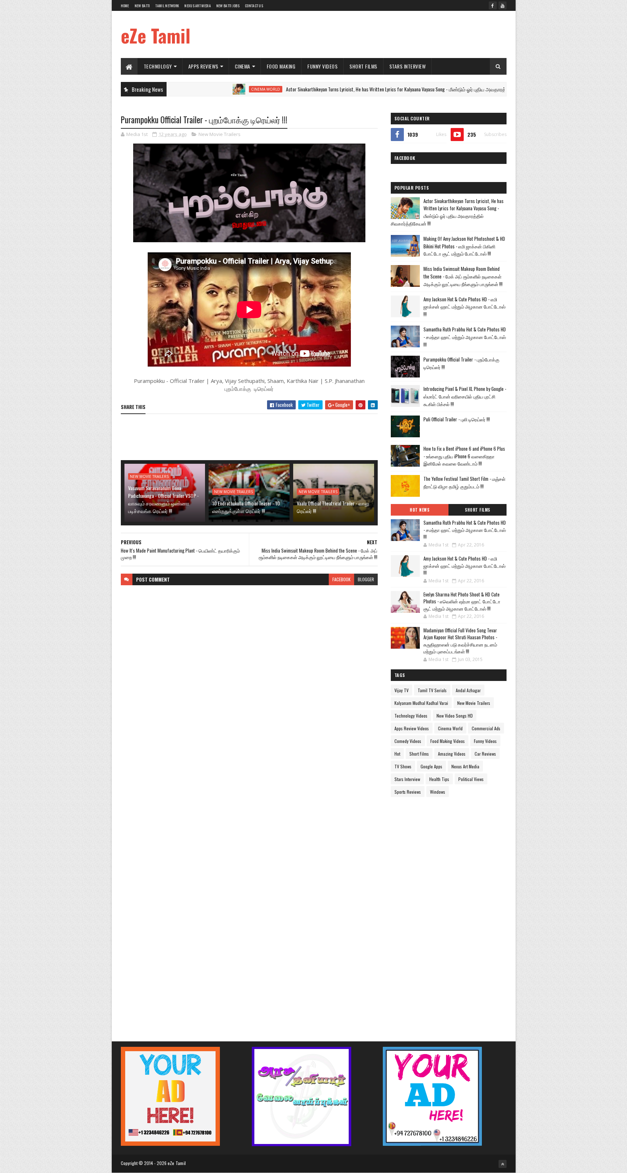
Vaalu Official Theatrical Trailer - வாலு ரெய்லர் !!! (333, 507)
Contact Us (254, 5)
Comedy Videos (407, 741)
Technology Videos (410, 716)
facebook (341, 579)
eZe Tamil (155, 35)
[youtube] (503, 5)
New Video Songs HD (455, 716)
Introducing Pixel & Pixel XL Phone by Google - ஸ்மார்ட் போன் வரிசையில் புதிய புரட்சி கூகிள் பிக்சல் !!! (464, 396)
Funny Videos (322, 66)
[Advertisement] (374, 34)
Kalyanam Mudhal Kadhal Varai (421, 703)
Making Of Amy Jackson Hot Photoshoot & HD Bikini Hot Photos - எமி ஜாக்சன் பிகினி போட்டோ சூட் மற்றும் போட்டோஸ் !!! (464, 246)
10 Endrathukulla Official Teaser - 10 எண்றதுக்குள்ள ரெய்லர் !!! (246, 507)
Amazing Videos (452, 754)
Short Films (363, 66)
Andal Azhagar (468, 690)
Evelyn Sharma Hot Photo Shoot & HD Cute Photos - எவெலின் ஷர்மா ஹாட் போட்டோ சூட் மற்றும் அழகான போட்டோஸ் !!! (461, 601)
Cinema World (227, 89)
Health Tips (439, 779)
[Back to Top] (503, 1164)
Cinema (242, 66)
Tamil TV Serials (432, 690)
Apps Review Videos (411, 728)
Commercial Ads (486, 728)
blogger (366, 579)
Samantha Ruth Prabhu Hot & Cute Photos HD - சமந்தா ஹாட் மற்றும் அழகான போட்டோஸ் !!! (464, 337)
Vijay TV (401, 690)
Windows (437, 792)
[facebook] (493, 5)
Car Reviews (485, 754)
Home (125, 5)
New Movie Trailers (219, 134)
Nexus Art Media (197, 5)
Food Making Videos (447, 741)
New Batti (142, 5)
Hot (397, 754)
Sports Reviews (407, 792)
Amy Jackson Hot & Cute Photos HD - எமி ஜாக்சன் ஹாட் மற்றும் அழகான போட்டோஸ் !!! (464, 307)
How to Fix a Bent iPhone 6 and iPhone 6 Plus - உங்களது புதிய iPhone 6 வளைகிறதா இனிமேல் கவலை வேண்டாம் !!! (464, 456)
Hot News (419, 510)
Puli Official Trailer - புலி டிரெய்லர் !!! (456, 419)
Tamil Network (167, 5)
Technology (158, 66)
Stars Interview (407, 66)
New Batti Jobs (227, 5)
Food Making (281, 66)
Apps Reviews (203, 66)
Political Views (471, 779)
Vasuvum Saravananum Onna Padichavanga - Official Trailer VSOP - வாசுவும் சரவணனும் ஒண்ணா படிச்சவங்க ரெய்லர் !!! (163, 499)
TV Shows (402, 766)
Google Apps (431, 766)
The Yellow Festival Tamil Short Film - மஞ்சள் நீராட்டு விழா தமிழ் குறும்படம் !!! (464, 482)
